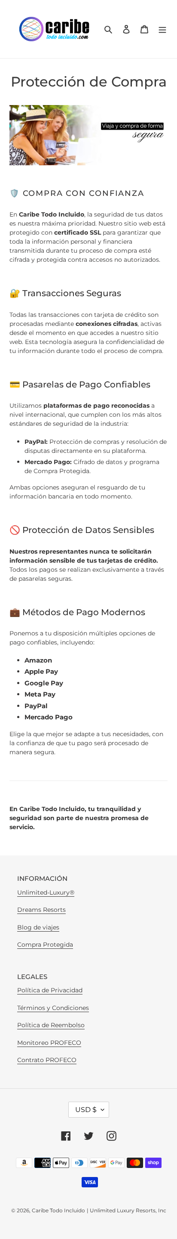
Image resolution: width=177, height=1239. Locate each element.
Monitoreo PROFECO (49, 1043)
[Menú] (162, 29)
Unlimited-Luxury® (45, 892)
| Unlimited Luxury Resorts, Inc (126, 1210)
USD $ (86, 1110)
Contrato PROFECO (46, 1060)
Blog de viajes (38, 927)
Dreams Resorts (41, 910)
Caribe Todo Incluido (58, 1210)
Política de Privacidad (49, 990)
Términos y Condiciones (53, 1008)
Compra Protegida (45, 944)
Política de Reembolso (51, 1025)
